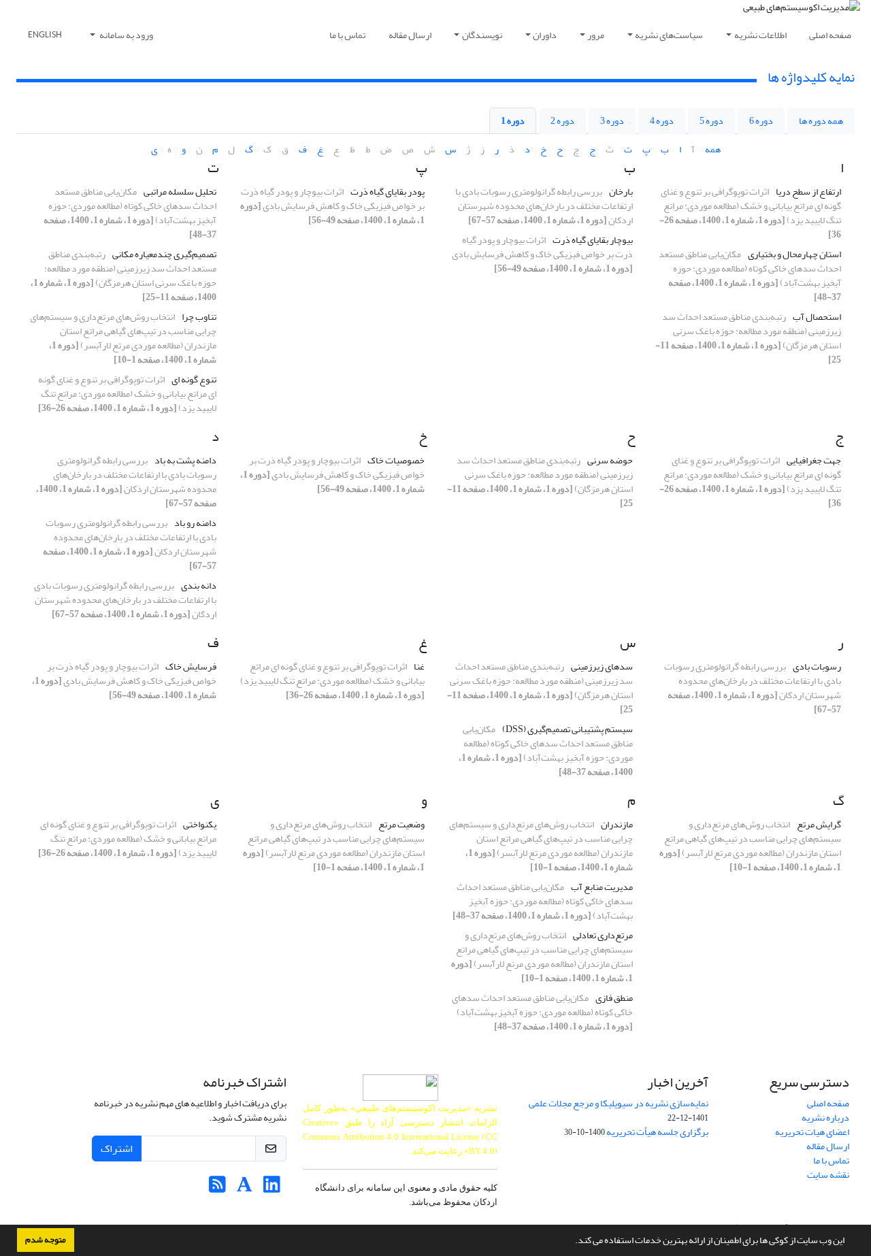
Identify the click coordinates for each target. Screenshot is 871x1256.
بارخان (621, 191)
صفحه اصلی (830, 35)
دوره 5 (711, 121)
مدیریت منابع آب (602, 887)
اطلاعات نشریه (760, 35)
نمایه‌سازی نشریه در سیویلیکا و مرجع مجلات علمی (618, 1103)
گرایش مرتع (819, 824)
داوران (545, 35)
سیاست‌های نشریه (669, 35)
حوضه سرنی (610, 460)
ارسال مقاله (410, 35)
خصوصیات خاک (396, 460)
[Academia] (244, 1188)
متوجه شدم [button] (45, 1240)
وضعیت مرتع (401, 824)
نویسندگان (482, 35)
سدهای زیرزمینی (602, 666)
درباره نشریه (825, 1117)
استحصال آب (817, 317)
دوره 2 (562, 121)
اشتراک (117, 1148)
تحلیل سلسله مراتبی (180, 191)
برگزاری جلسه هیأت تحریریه (657, 1132)
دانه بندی (198, 585)
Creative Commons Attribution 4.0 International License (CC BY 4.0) (400, 1137)
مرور (595, 35)
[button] (572, 1242)
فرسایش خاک (190, 666)
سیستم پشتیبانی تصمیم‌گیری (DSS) (567, 729)
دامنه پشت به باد (185, 460)
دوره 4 (662, 121)
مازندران (617, 824)
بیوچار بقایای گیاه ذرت (593, 240)
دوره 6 (761, 121)
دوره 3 (612, 121)
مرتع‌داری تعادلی (603, 935)
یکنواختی (199, 824)
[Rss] (217, 1188)
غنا (419, 666)
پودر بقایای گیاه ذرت (387, 191)
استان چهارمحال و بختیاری (794, 254)
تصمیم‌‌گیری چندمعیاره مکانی (164, 254)
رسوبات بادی (817, 666)
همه (713, 149)
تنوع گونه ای (193, 379)
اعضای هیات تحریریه (812, 1132)
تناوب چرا (199, 317)
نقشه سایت (828, 1175)
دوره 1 (513, 121)
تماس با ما (347, 35)
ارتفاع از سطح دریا (808, 191)
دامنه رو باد (195, 523)
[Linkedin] (271, 1188)
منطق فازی (614, 998)
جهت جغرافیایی (814, 460)
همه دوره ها (821, 121)
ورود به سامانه (125, 35)
